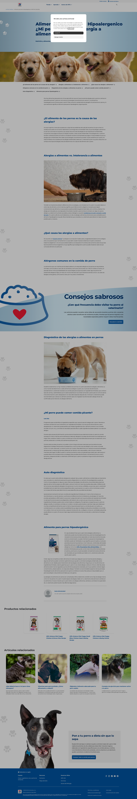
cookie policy (71, 28)
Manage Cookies (58, 37)
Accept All (57, 33)
